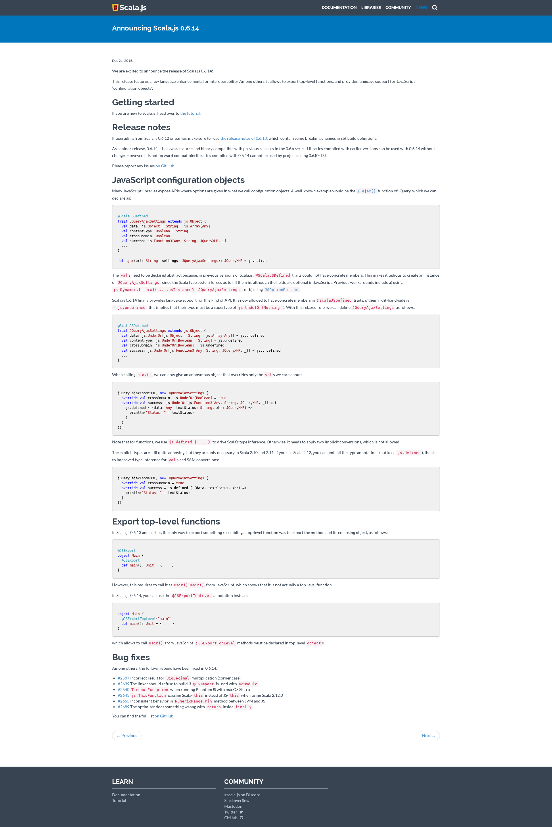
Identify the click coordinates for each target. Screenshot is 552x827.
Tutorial (119, 800)
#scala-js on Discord (242, 794)
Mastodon (233, 806)
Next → (429, 735)
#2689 (123, 706)
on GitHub (165, 165)
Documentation (126, 794)
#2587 (123, 677)
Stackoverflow (237, 800)
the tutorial (190, 113)
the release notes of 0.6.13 (244, 138)
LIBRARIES (371, 7)
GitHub (231, 817)
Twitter (231, 811)
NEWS (421, 7)
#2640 (123, 689)
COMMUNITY (398, 7)
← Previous (126, 735)
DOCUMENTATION (339, 7)
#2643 (123, 695)
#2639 (123, 683)
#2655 (123, 700)
